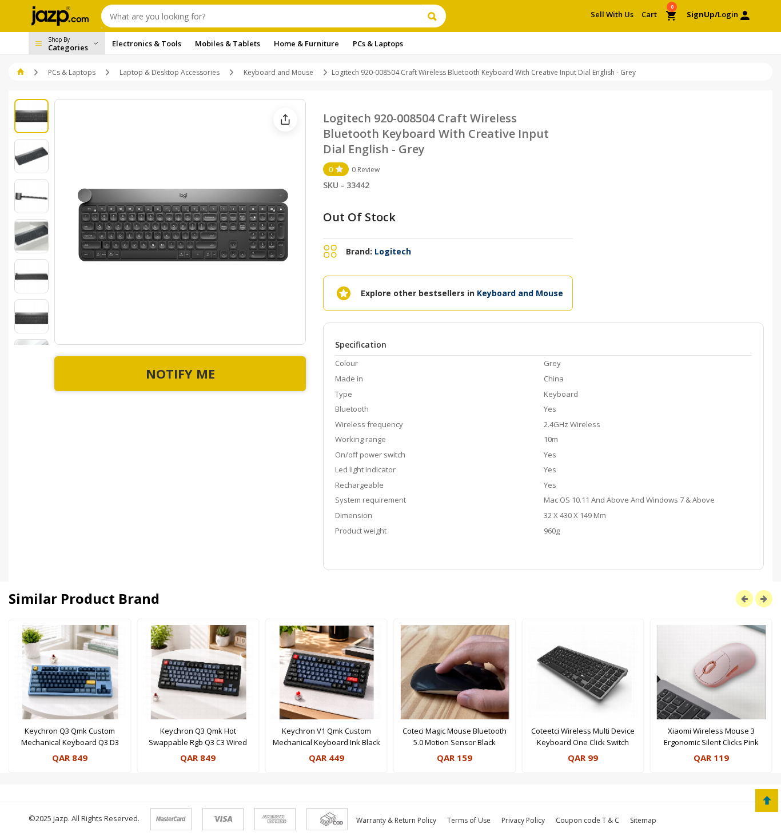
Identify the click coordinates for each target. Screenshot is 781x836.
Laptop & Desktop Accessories (169, 72)
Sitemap (643, 820)
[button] (21, 72)
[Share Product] (285, 120)
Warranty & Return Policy (396, 820)
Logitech (392, 251)
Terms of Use (469, 820)
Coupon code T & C (587, 820)
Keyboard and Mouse (278, 72)
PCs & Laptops (71, 72)
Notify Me (180, 373)
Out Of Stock (359, 217)
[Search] (434, 16)
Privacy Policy (523, 820)
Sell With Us (612, 14)
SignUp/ (702, 14)
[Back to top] (766, 800)
